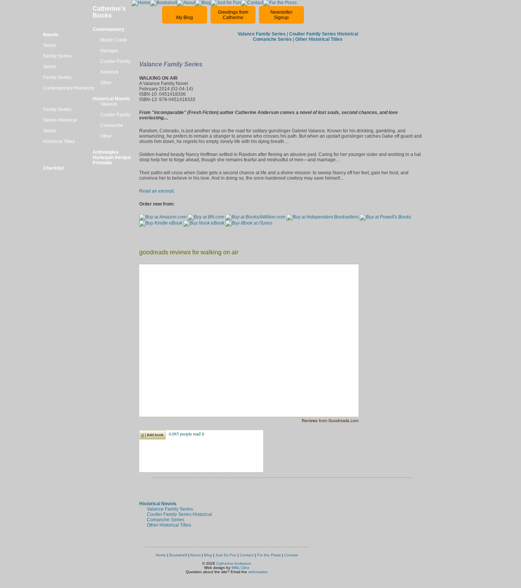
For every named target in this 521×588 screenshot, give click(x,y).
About (195, 555)
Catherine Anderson (233, 563)
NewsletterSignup (281, 15)
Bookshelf (178, 555)
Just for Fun (225, 555)
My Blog (184, 17)
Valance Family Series (170, 509)
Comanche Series (165, 519)
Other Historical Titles (169, 525)
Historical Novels (111, 98)
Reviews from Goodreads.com (330, 420)
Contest (291, 555)
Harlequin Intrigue (112, 157)
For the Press (269, 555)
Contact (247, 555)
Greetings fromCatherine (233, 15)
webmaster (257, 572)
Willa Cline (240, 568)
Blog (208, 555)
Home (161, 555)
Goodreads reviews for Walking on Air (188, 252)
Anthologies (106, 152)
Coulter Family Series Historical (179, 514)
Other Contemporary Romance (77, 85)
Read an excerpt (156, 191)
